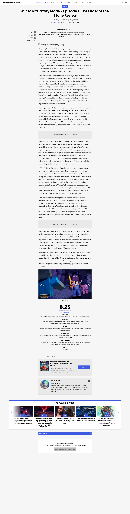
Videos (84, 2)
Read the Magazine (42, 2)
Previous (11, 413)
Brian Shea (56, 22)
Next (118, 413)
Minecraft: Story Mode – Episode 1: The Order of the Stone (61, 363)
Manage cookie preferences (65, 449)
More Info (84, 367)
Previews (68, 2)
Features (76, 2)
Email (89, 381)
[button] (90, 271)
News (53, 2)
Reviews (59, 2)
